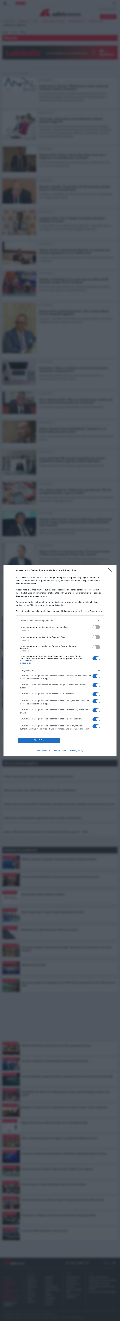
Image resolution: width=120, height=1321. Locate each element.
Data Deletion (43, 750)
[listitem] (60, 620)
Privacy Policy (76, 750)
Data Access (60, 750)
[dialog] (60, 660)
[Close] (110, 570)
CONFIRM (39, 740)
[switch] (96, 627)
